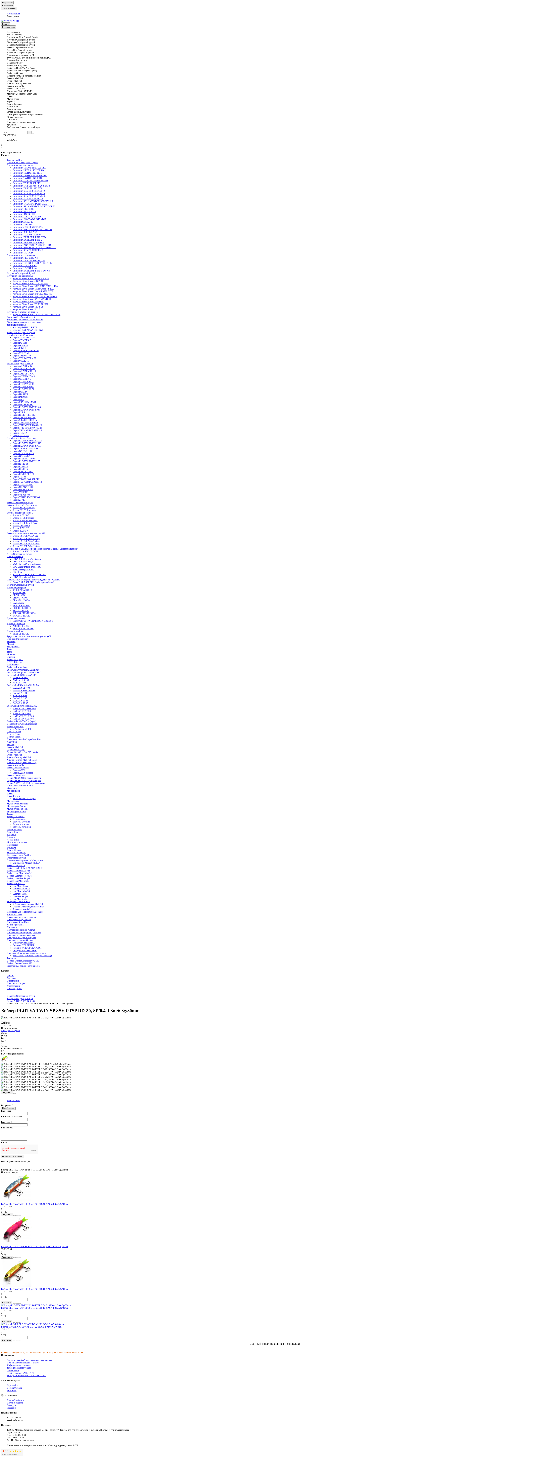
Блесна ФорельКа (21, 525)
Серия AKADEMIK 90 (24, 368)
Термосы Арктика (15, 816)
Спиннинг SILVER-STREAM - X (29, 193)
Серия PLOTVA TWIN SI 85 (26, 461)
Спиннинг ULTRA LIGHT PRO (28, 170)
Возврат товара (14, 1388)
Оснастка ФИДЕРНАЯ (24, 942)
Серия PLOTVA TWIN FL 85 (27, 407)
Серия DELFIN (20, 391)
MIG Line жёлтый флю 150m (27, 567)
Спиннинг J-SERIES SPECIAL (28, 227)
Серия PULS (19, 412)
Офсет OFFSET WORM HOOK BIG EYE (33, 621)
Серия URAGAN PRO (24, 487)
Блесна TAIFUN (20, 531)
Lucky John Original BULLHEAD (23, 670)
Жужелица (12, 788)
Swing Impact (13, 646)
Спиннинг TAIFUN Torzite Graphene (30, 180)
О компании (13, 981)
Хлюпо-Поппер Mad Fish (19, 757)
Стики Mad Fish (14, 755)
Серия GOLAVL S (21, 456)
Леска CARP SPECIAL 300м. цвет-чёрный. (34, 582)
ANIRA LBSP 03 (21, 680)
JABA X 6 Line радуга (23, 561)
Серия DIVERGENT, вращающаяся (24, 780)
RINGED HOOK (21, 610)
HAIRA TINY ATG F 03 (24, 708)
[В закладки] (17, 1215)
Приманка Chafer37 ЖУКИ (20, 785)
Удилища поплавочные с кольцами (24, 322)
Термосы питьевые (22, 827)
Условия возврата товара (19, 1368)
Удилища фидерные (16, 325)
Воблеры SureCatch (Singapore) (22, 724)
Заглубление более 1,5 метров (21, 438)
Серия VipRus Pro (21, 494)
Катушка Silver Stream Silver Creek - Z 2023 (33, 289)
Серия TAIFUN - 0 (22, 355)
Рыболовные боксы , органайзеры (23, 966)
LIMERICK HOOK (22, 608)
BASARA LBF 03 (21, 688)
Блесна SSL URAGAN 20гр (26, 541)
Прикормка (12, 845)
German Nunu (13, 734)
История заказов (15, 1402)
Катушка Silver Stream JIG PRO (28, 281)
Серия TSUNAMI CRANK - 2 (27, 482)
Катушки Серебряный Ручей (21, 273)
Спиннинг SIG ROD (23, 252)
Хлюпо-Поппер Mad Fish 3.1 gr (22, 760)
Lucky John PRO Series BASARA (23, 685)
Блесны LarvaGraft (16, 865)
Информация (7, 1355)
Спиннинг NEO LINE (23, 209)
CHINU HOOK (20, 597)
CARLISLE (18, 603)
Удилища (11, 847)
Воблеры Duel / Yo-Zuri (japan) (21, 721)
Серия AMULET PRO (23, 373)
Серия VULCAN (21, 435)
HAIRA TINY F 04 (22, 713)
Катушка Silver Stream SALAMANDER (32, 299)
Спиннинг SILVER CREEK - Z (28, 198)
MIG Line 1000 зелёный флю (27, 564)
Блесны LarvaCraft (16, 775)
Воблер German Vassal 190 (19, 963)
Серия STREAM (21, 353)
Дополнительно (9, 1395)
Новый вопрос (8, 1108)
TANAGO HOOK (21, 615)
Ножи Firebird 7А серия (24, 798)
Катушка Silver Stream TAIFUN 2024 (30, 283)
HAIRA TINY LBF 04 (23, 718)
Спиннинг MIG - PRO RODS (27, 216)
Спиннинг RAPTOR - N (24, 211)
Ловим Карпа (13, 832)
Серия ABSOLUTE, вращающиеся (24, 778)
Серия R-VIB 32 (20, 469)
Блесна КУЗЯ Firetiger (23, 518)
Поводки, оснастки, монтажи (21, 935)
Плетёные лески (15, 556)
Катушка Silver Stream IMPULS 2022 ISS (32, 294)
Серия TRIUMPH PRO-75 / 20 (27, 428)
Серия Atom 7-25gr (16, 749)
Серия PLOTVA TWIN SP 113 (27, 446)
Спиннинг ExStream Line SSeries (28, 242)
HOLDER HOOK (21, 605)
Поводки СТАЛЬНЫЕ (24, 945)
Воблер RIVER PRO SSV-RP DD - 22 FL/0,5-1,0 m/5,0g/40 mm (31, 1327)
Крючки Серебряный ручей (20, 585)
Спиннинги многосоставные (21, 255)
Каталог (5, 24)
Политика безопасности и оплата (23, 1362)
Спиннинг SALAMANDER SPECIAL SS (33, 201)
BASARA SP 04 (20, 700)
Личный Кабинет (15, 1400)
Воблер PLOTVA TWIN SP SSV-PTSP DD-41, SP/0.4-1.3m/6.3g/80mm (34, 1289)
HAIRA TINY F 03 (22, 711)
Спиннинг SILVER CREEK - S (28, 250)
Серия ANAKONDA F (24, 337)
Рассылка (11, 1408)
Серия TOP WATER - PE (24, 358)
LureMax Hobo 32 (21, 888)
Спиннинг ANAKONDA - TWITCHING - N (34, 247)
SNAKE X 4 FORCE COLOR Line (29, 574)
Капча (4, 1142)
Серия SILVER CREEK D (25, 448)
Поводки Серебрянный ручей (21, 937)
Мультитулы (13, 801)
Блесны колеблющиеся (18, 767)
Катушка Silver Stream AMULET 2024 (31, 278)
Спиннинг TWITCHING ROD (27, 173)
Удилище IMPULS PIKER (25, 327)
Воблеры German (15, 726)
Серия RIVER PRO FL (24, 415)
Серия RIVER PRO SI (23, 474)
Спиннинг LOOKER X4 (25, 268)
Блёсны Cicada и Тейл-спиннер (22, 505)
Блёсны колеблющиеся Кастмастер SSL (26, 533)
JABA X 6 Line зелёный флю (27, 559)
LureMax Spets (19, 899)
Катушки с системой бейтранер (22, 312)
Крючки (11, 837)
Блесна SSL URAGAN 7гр (25, 536)
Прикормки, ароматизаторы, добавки (25, 912)
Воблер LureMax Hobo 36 (19, 876)
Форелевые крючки (16, 858)
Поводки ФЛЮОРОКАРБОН (27, 948)
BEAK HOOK (19, 595)
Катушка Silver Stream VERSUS (28, 307)
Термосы (11, 814)
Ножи (10, 793)
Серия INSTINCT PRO (24, 458)
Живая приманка (15, 924)
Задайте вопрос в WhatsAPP (20, 1373)
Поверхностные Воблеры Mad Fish (24, 739)
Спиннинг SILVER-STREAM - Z (29, 191)
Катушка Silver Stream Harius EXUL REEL (33, 291)
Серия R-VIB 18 (20, 464)
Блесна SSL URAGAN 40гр (26, 546)
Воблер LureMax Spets (18, 881)
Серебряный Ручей (10, 1030)
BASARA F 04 (20, 693)
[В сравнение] (20, 1215)
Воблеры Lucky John (17, 667)
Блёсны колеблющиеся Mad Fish (28, 906)
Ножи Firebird (13, 796)
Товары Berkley (14, 160)
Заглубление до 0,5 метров (20, 335)
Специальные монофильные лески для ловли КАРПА (33, 579)
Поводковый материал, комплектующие (26, 953)
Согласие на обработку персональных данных (29, 1360)
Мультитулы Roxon (16, 811)
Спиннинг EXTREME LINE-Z (28, 240)
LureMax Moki (19, 894)
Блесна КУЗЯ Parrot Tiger (25, 523)
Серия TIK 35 (19, 476)
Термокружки (19, 819)
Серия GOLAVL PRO (23, 453)
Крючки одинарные (16, 587)
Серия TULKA (20, 433)
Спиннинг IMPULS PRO (25, 232)
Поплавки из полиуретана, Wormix (24, 932)
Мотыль (11, 654)
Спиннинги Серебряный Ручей (22, 162)
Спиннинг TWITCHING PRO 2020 (30, 175)
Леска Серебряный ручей (19, 554)
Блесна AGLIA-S (21, 515)
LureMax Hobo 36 (21, 891)
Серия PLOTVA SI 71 (23, 381)
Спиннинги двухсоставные (20, 165)
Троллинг (11, 958)
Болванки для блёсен (23, 909)
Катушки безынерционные (20, 276)
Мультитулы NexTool (17, 809)
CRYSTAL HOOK (21, 600)
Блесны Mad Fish (15, 747)
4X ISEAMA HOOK (22, 590)
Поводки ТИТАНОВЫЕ (25, 950)
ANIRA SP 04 (19, 682)
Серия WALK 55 (21, 361)
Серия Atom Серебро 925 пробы (22, 752)
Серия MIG (18, 399)
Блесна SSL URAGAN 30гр (26, 543)
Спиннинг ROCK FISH (24, 214)
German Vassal (13, 737)
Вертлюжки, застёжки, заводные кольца (32, 955)
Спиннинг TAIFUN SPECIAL (27, 183)
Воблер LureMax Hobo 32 (19, 873)
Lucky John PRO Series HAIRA (22, 706)
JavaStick (11, 641)
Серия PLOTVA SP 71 (23, 389)
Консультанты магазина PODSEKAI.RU (26, 1375)
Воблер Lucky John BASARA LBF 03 (25, 868)
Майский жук (13, 791)
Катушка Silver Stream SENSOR (28, 301)
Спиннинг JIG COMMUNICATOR (30, 219)
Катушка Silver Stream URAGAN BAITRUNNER (36, 314)
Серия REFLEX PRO (23, 471)
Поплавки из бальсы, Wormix (21, 930)
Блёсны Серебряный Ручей (20, 502)
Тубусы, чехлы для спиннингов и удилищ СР (29, 636)
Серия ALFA (19, 770)
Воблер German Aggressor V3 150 (23, 961)
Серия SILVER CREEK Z (25, 420)
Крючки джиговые (16, 623)
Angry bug (12, 742)
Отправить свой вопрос (12, 1156)
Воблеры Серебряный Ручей (21, 332)
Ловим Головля (14, 829)
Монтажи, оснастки (16, 852)
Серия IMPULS (20, 397)
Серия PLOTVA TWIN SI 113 (27, 443)
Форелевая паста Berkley (19, 855)
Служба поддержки (10, 1380)
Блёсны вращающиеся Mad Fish (28, 904)
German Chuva (14, 731)
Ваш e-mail (6, 1122)
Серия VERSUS (20, 492)
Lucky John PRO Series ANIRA (22, 675)
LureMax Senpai (20, 896)
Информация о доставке (19, 1365)
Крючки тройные (15, 631)
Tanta (9, 649)
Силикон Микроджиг (17, 639)
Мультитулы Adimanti (17, 803)
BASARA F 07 (20, 698)
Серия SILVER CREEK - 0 (26, 350)
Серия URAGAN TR (23, 489)
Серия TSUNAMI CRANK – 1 (27, 430)
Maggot (10, 644)
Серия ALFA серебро (23, 773)
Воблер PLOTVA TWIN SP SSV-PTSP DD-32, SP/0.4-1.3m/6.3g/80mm (34, 1246)
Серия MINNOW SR (23, 404)
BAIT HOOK (19, 592)
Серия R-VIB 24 (20, 466)
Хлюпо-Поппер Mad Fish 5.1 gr (22, 762)
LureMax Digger (20, 886)
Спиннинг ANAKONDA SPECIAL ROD (33, 245)
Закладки (11, 1405)
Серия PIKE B (19, 348)
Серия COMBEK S (22, 340)
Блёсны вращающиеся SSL (20, 513)
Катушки (11, 834)
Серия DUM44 (20, 343)
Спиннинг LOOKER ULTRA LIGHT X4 (32, 263)
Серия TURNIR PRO (23, 484)
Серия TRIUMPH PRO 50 (25, 422)
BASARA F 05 (20, 695)
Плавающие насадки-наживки (22, 917)
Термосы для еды (21, 824)
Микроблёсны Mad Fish (18, 901)
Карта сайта (12, 1385)
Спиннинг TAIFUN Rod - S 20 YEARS (32, 186)
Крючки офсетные (16, 618)
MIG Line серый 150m (23, 569)
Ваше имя (6, 1111)
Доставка (11, 978)
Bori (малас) (12, 664)
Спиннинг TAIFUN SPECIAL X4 (29, 260)
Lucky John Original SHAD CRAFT (24, 672)
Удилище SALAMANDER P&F (28, 330)
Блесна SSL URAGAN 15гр (26, 538)
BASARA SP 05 (20, 703)
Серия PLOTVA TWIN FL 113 (27, 440)
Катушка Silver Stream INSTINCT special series (35, 296)
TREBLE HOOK (21, 634)
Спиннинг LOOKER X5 (25, 265)
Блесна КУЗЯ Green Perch (25, 520)
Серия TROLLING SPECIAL (27, 479)
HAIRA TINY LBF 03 (23, 716)
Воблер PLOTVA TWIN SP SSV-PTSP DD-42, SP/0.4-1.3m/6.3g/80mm (34, 1308)
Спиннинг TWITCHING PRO (27, 178)
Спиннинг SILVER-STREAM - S (29, 196)
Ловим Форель (14, 850)
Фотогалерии (13, 986)
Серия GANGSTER (22, 451)
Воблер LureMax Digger (18, 870)
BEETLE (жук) (14, 662)
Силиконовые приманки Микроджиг (25, 860)
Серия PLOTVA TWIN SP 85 (27, 410)
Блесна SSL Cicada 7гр (24, 507)
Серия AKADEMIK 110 (24, 371)
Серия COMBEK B (22, 379)
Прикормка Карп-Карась (19, 922)
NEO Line (17, 572)
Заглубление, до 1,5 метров (20, 363)
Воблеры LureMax (16, 883)
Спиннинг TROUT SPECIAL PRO (29, 167)
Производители (14, 988)
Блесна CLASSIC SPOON (25, 551)
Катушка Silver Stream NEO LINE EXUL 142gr (35, 286)
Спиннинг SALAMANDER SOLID (30, 204)
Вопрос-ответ (13, 1100)
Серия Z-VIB (19, 500)
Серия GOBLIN (20, 345)
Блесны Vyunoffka (15, 765)
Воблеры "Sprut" (15, 659)
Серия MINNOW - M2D (24, 402)
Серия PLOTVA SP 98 (23, 384)
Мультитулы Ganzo (16, 806)
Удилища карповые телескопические (25, 319)
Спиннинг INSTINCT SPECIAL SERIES (32, 229)
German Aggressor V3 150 (19, 729)
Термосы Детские (21, 821)
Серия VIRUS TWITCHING (26, 497)
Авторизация (13, 13)
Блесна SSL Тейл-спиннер (25, 510)
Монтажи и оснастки (17, 842)
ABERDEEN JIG (21, 626)
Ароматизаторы (14, 914)
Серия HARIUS (20, 394)
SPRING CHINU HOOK (24, 613)
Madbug (10, 744)
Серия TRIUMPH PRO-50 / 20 (27, 425)
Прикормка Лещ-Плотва (19, 919)
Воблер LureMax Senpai (18, 878)
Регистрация (13, 16)
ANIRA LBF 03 (20, 677)
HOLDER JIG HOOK (23, 628)
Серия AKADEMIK (22, 366)
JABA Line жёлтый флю (24, 577)
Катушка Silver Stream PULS (26, 309)
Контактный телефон (11, 1116)
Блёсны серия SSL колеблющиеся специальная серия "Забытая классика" (42, 549)
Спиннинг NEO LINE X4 (25, 258)
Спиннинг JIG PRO (22, 224)
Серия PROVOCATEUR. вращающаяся (26, 783)
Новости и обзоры (16, 983)
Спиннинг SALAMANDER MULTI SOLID (34, 206)
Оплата (10, 975)
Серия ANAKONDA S (24, 376)
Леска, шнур (13, 839)
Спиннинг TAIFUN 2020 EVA (27, 188)
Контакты (11, 1390)
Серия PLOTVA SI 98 (23, 386)
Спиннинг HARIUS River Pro (27, 234)
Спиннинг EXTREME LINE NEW (29, 237)
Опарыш (11, 657)
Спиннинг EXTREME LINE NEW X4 (31, 270)
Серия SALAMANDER (24, 417)
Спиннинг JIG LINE (23, 222)
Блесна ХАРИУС (21, 528)
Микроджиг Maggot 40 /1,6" (26, 863)
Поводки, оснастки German (20, 940)
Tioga (9, 652)
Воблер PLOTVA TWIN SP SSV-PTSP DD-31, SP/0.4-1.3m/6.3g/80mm (34, 1204)
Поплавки (12, 927)
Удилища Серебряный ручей (21, 317)
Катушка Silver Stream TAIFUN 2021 (30, 304)
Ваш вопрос (7, 1127)
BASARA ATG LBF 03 (24, 690)
